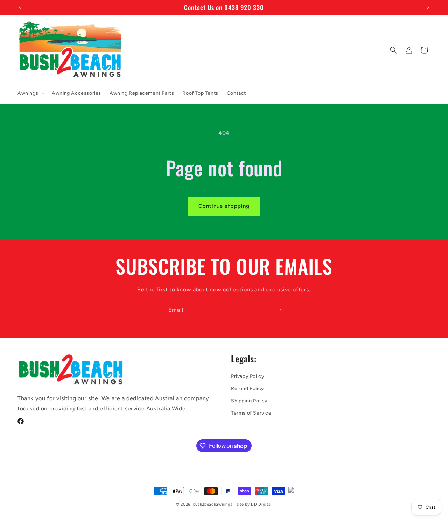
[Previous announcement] (20, 7)
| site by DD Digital (253, 504)
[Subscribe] (279, 310)
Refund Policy (247, 389)
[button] (30, 93)
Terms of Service (251, 413)
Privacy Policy (247, 376)
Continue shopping (224, 206)
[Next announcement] (428, 7)
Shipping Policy (249, 401)
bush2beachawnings (213, 504)
